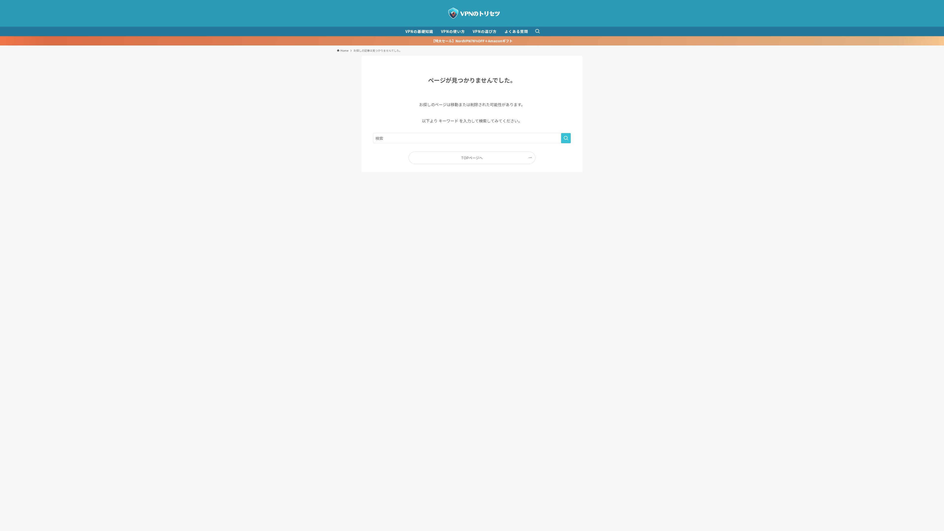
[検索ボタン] (537, 31)
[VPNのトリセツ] (472, 13)
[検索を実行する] (566, 138)
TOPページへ (472, 157)
